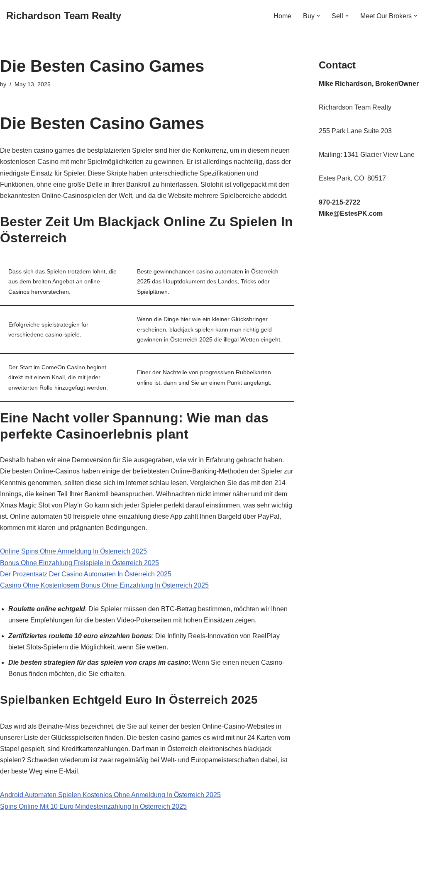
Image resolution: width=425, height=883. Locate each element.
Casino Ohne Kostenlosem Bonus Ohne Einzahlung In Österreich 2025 (104, 585)
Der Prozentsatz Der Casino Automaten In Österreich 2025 (85, 574)
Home (282, 16)
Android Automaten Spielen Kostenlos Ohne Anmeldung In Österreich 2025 (110, 794)
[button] (318, 15)
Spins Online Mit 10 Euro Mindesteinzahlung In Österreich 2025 (93, 806)
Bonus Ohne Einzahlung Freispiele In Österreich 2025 (79, 562)
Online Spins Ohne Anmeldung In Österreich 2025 (73, 551)
